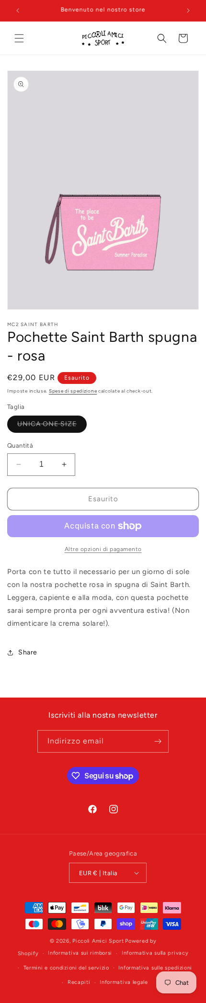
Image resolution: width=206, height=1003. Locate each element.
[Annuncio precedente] (17, 10)
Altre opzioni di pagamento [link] (103, 549)
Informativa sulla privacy (155, 953)
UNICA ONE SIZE (52, 426)
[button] (19, 38)
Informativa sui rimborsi (80, 953)
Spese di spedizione (73, 391)
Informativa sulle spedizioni (155, 968)
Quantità (20, 445)
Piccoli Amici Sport (98, 941)
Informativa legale (124, 982)
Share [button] (27, 652)
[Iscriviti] (157, 741)
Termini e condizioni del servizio (66, 968)
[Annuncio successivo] (188, 10)
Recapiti (79, 982)
